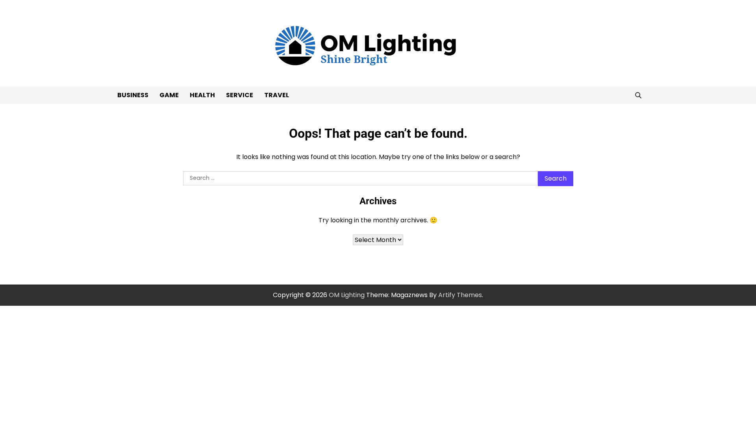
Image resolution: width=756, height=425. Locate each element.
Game (169, 95)
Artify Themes (460, 294)
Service (239, 95)
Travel (276, 95)
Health (202, 95)
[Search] (638, 95)
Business (132, 95)
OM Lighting (347, 294)
